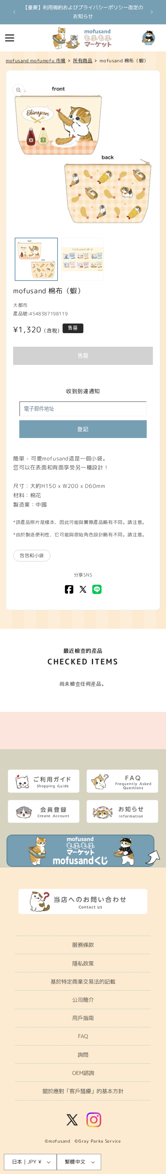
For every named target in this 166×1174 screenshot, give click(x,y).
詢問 (83, 1054)
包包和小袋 (32, 555)
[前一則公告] (14, 12)
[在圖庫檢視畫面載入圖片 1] (36, 259)
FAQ (83, 1036)
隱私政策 (83, 963)
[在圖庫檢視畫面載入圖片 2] (82, 259)
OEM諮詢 (83, 1072)
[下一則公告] (151, 12)
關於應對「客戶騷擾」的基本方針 (83, 1091)
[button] (9, 37)
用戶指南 (83, 1018)
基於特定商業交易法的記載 (83, 981)
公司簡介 (83, 999)
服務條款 (83, 944)
